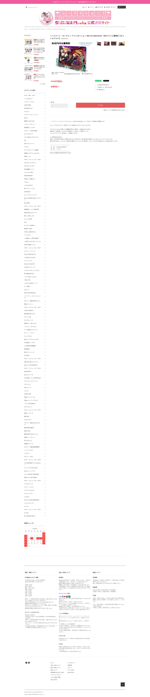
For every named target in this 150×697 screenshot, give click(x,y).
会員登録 (108, 7)
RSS (52, 679)
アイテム (122, 7)
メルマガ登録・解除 (55, 677)
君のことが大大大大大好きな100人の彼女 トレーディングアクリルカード (39, 41)
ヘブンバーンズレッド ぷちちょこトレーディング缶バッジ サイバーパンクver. (39, 76)
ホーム (85, 7)
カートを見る (71, 670)
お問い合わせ (100, 7)
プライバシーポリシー (56, 674)
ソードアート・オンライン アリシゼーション (55, 29)
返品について (107, 110)
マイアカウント (71, 662)
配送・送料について (55, 667)
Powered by (26, 694)
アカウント (92, 7)
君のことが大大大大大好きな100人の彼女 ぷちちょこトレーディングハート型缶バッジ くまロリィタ (39, 50)
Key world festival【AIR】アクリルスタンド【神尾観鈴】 (39, 59)
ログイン (114, 7)
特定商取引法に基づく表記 (118, 110)
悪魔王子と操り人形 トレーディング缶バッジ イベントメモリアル (39, 67)
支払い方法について (55, 665)
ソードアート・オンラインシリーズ (36, 29)
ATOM (55, 679)
